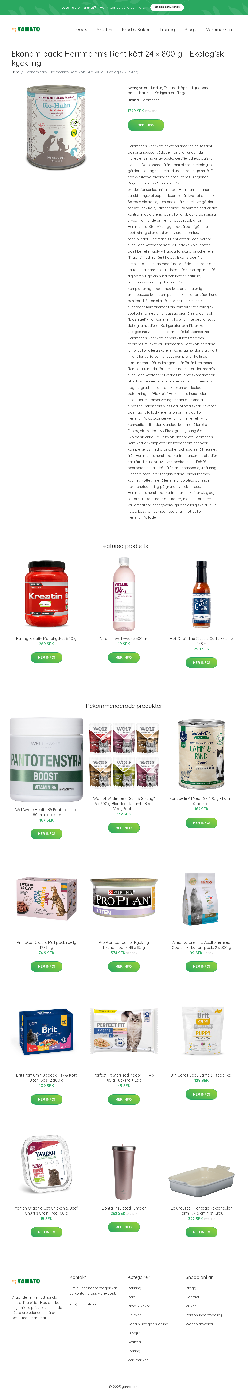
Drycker (134, 1315)
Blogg (190, 29)
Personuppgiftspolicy (204, 1315)
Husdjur (155, 87)
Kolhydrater (165, 93)
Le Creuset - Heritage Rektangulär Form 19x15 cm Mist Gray (201, 1211)
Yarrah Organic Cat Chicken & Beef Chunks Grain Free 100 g (46, 1211)
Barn (132, 1297)
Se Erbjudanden (167, 7)
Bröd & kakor (136, 29)
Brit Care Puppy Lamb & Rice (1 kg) (201, 1075)
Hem (15, 72)
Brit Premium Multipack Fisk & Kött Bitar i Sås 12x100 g (46, 1078)
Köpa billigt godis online (148, 1324)
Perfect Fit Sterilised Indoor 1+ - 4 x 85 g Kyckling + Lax (124, 1078)
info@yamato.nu (83, 1304)
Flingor (182, 93)
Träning (167, 29)
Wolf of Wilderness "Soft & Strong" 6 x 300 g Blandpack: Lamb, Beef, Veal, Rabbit (124, 803)
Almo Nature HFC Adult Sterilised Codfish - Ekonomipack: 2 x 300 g (201, 945)
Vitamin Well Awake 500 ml (124, 638)
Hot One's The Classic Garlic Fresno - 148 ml (201, 641)
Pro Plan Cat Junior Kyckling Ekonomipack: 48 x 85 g (124, 945)
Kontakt (192, 1297)
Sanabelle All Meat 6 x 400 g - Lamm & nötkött (201, 801)
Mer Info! (146, 125)
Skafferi (104, 29)
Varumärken (219, 29)
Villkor (191, 1306)
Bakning (134, 1288)
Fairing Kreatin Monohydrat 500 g (46, 638)
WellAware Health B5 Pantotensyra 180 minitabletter (46, 812)
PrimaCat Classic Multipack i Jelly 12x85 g (46, 945)
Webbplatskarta (199, 1324)
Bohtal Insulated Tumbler (124, 1208)
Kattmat (146, 93)
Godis (81, 29)
